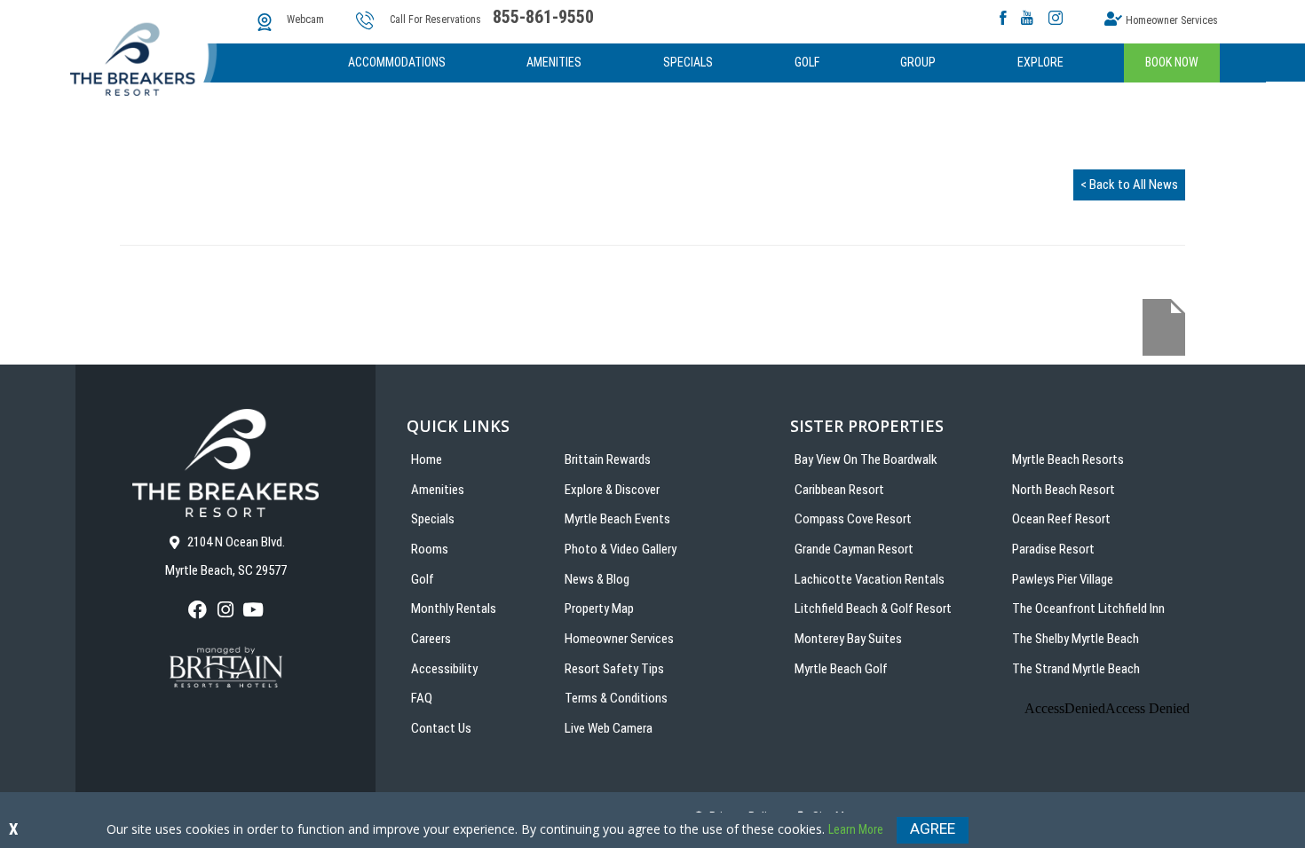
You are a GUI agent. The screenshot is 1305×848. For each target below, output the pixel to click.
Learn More (855, 829)
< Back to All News (1129, 184)
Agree (932, 828)
